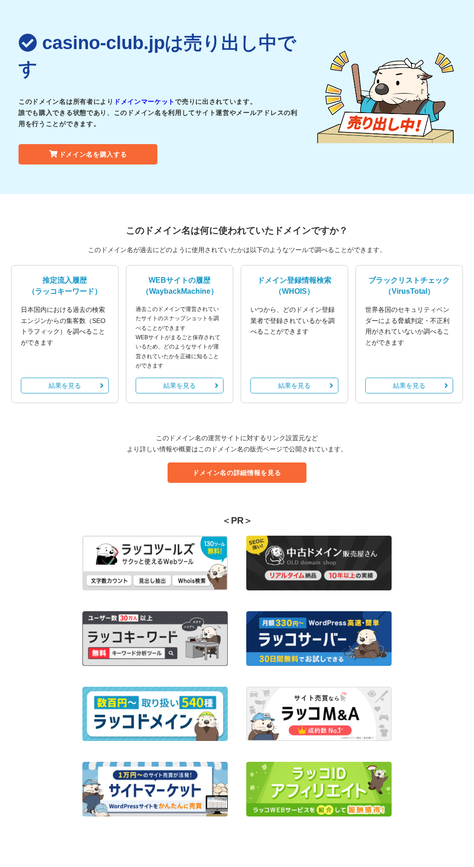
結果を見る (65, 385)
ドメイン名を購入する (93, 154)
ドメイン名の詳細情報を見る (237, 472)
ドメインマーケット (144, 101)
